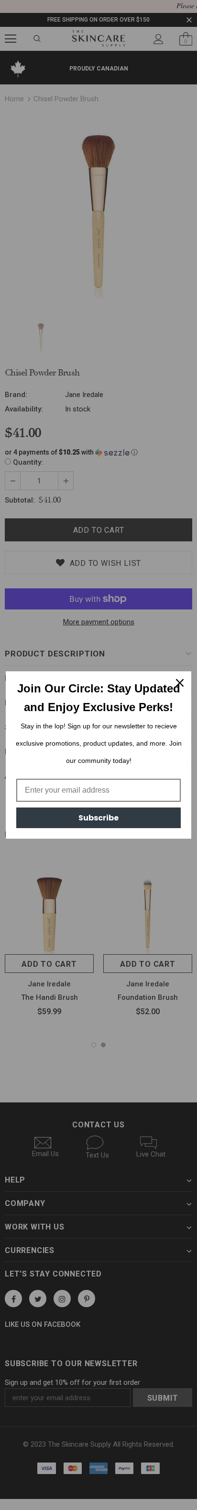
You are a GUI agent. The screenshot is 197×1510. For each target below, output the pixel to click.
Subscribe (98, 817)
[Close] (179, 682)
